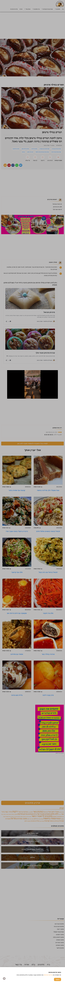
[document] (32, 492)
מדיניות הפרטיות (48, 975)
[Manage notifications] (4, 978)
